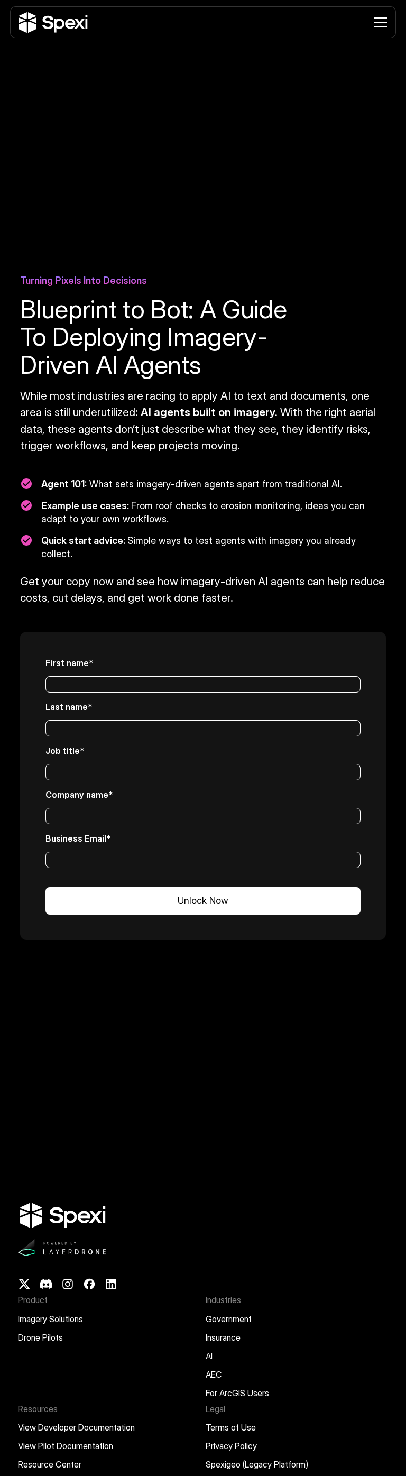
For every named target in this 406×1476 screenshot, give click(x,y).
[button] (378, 22)
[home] (52, 22)
